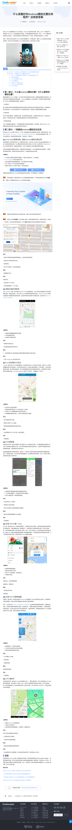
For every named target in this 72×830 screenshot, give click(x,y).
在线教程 (44, 809)
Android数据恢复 (34, 809)
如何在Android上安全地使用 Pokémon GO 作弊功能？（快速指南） (63, 51)
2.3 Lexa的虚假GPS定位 (16, 79)
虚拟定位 (33, 21)
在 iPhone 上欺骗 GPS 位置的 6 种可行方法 (62, 45)
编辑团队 (24, 21)
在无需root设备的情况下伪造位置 (20, 604)
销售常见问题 (45, 812)
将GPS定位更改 (9, 159)
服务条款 (19, 822)
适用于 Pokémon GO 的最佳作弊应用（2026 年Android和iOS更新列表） (63, 40)
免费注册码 (22, 817)
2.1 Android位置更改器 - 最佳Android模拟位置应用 (23, 75)
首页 (24, 3)
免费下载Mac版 (37, 170)
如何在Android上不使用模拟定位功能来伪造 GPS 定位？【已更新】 (63, 62)
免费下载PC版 (19, 170)
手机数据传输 (34, 812)
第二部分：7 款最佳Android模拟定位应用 (19, 73)
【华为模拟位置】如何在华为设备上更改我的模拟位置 (16, 774)
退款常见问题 (45, 814)
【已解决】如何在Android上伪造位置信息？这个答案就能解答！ (19, 777)
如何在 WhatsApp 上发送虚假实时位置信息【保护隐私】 (17, 780)
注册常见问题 (45, 817)
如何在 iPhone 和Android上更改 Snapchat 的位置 (63, 56)
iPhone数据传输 (34, 814)
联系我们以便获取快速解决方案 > (29, 787)
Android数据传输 (34, 807)
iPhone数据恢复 (34, 815)
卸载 (32, 822)
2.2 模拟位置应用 (14, 77)
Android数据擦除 (34, 810)
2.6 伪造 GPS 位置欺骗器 (16, 84)
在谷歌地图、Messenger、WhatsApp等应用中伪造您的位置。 (20, 134)
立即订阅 (65, 815)
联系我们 (22, 809)
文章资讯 (22, 814)
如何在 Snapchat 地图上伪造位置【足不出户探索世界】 (17, 770)
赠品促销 (22, 815)
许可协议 (28, 822)
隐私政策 (23, 822)
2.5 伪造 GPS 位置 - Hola (16, 82)
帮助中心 (44, 807)
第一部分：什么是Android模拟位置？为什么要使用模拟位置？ (24, 72)
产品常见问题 (45, 810)
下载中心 (22, 812)
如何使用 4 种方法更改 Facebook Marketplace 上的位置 (63, 68)
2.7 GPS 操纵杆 (14, 86)
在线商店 (22, 810)
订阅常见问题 (45, 815)
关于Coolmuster (23, 807)
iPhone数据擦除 (34, 817)
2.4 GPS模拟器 (14, 80)
